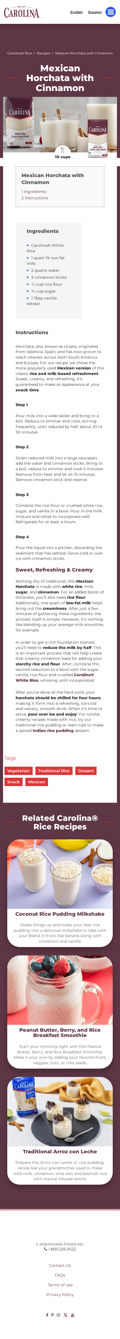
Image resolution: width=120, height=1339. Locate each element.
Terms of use (60, 1284)
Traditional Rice (54, 770)
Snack (13, 781)
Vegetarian (18, 770)
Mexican (36, 781)
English (76, 12)
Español (95, 12)
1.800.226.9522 (62, 1249)
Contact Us (60, 1265)
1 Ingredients (33, 191)
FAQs (60, 1275)
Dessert (86, 770)
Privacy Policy (60, 1294)
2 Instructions (34, 197)
